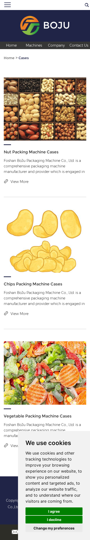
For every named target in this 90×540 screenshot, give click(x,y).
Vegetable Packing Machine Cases (38, 416)
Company (56, 45)
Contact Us (79, 45)
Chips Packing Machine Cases (33, 284)
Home (11, 45)
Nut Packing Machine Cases (31, 152)
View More (19, 181)
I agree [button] (54, 511)
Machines (34, 45)
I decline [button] (54, 519)
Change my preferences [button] (54, 528)
